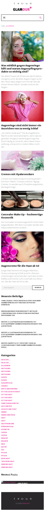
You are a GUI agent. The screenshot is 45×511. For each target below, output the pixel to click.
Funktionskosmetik (10, 403)
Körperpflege (7, 426)
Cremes (4, 386)
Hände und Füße (8, 415)
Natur (4, 447)
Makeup (4, 438)
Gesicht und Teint (9, 409)
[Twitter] (18, 3)
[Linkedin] (26, 3)
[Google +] (22, 3)
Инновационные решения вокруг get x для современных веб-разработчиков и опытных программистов (20, 313)
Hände (4, 412)
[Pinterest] (31, 3)
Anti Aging (5, 368)
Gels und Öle (6, 406)
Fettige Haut (6, 394)
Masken (4, 441)
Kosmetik (5, 429)
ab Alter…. (5, 360)
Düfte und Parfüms (9, 389)
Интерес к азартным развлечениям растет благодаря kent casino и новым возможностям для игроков (21, 324)
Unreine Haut (7, 464)
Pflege (4, 453)
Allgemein (5, 365)
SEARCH (38, 287)
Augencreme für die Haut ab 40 (20, 265)
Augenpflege (7, 383)
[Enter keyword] (16, 287)
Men (3, 444)
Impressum (26, 503)
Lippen (4, 432)
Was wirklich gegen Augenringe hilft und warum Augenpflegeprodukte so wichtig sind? (22, 68)
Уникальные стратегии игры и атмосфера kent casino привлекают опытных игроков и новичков (21, 303)
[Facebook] (14, 3)
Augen (4, 377)
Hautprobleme (7, 424)
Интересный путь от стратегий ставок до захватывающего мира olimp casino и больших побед (21, 345)
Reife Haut (5, 458)
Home (3, 26)
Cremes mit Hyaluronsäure (17, 174)
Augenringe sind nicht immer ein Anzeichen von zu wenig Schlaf (21, 127)
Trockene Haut (7, 461)
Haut (3, 418)
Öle (2, 450)
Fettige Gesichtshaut (10, 392)
